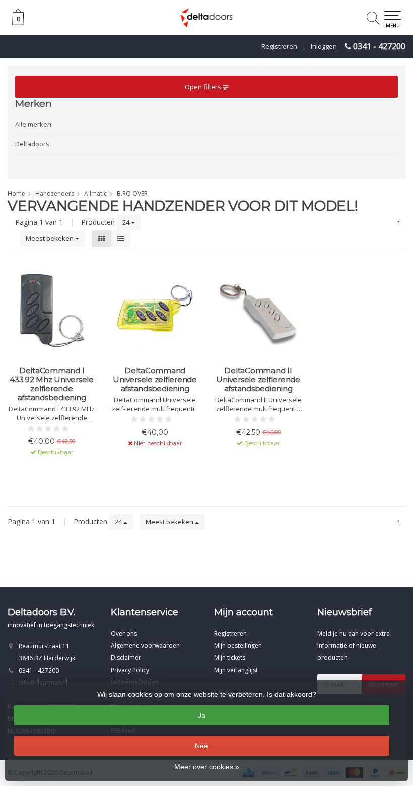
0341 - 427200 (379, 46)
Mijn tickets (229, 657)
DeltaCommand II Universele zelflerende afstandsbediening (258, 379)
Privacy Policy (130, 670)
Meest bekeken (50, 238)
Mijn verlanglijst (236, 670)
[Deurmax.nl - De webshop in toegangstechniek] (206, 18)
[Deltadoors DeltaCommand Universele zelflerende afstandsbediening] (155, 310)
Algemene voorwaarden (145, 645)
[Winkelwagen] (18, 22)
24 (126, 222)
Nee (201, 746)
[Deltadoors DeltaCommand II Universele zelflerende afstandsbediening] (258, 310)
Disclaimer (126, 657)
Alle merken (33, 124)
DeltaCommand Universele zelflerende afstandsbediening (155, 379)
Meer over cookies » (206, 767)
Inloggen (324, 46)
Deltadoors (32, 143)
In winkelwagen (47, 469)
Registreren (279, 46)
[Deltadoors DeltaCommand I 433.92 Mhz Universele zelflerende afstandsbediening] (52, 310)
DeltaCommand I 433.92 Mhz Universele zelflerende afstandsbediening (52, 384)
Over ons (124, 633)
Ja (201, 715)
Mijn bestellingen (238, 645)
